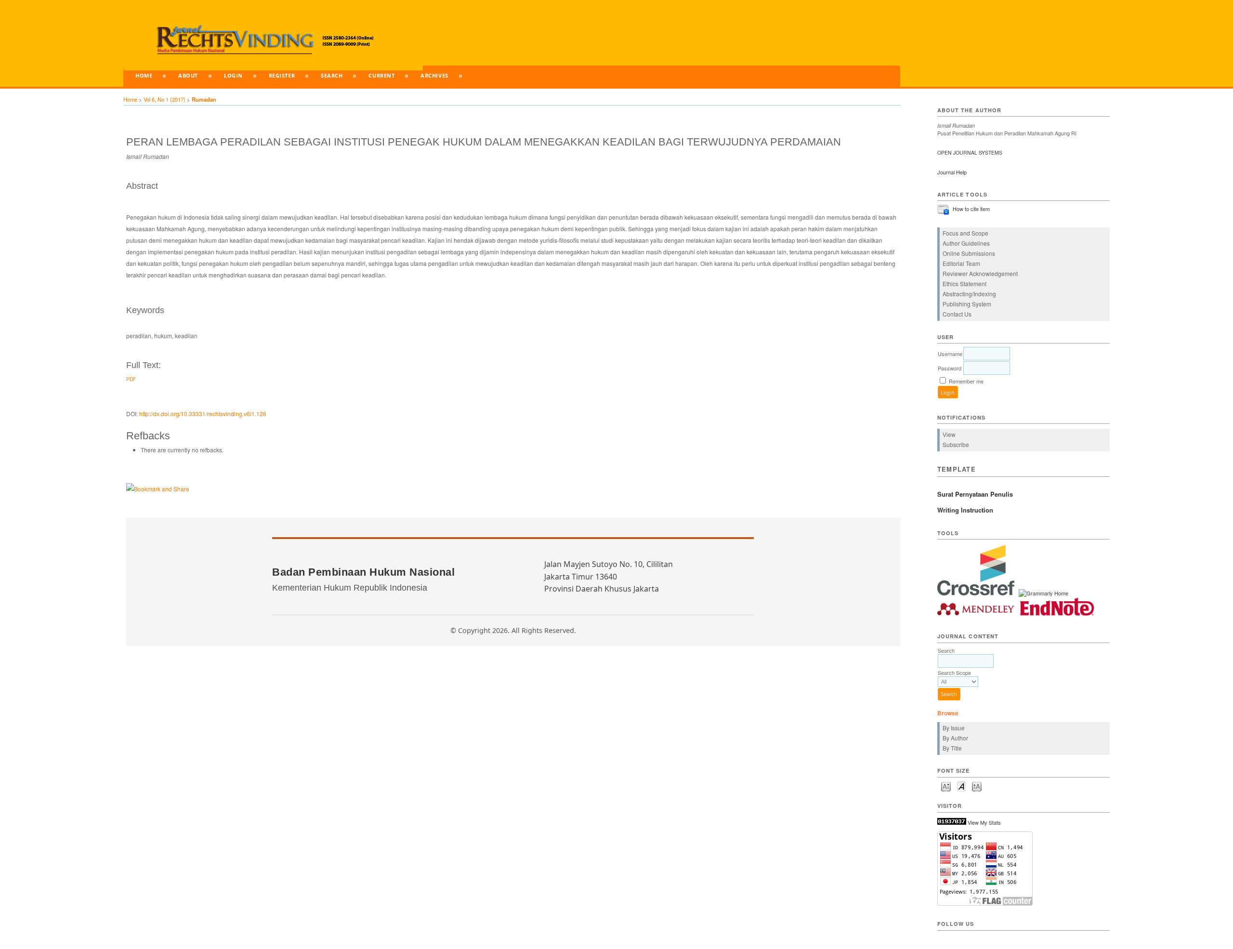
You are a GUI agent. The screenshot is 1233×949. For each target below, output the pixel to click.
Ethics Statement (964, 283)
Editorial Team (961, 263)
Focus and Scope (965, 233)
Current (381, 75)
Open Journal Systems (969, 152)
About (188, 75)
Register (282, 75)
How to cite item (971, 208)
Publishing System (967, 304)
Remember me (966, 381)
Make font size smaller (946, 785)
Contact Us (957, 314)
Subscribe (956, 444)
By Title (952, 748)
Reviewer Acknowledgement (980, 273)
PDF (131, 378)
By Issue (954, 728)
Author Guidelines (966, 243)
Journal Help (952, 172)
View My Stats (984, 822)
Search (331, 75)
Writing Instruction (965, 509)
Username (950, 353)
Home (143, 75)
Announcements (161, 95)
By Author (955, 738)
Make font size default (961, 785)
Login (233, 75)
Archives (434, 75)
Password (949, 368)
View (949, 434)
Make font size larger (977, 785)
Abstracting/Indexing (969, 294)
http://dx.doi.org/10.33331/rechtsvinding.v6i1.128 (202, 413)
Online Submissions (969, 253)
